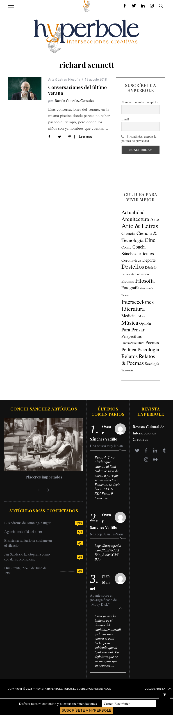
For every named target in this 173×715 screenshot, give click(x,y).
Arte (154, 219)
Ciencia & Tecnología (139, 236)
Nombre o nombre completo (139, 102)
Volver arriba (155, 688)
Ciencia (128, 233)
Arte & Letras (57, 79)
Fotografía (130, 287)
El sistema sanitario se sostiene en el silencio (28, 543)
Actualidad (133, 212)
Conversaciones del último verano (77, 90)
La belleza (44, 476)
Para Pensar (132, 329)
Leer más (85, 136)
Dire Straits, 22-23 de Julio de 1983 (25, 570)
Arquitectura (135, 219)
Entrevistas (142, 274)
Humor (125, 295)
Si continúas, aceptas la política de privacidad (138, 138)
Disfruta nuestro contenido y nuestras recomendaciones (58, 703)
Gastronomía (146, 288)
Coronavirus (131, 260)
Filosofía (74, 79)
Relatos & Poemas (138, 359)
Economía (127, 274)
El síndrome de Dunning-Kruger (27, 522)
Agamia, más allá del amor (23, 531)
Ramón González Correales (74, 100)
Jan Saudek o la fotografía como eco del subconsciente (27, 556)
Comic (126, 247)
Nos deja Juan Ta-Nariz (106, 534)
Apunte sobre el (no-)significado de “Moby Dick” (103, 600)
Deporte (149, 260)
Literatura (133, 309)
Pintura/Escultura (132, 343)
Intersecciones (137, 301)
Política (128, 349)
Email (125, 119)
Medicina (129, 315)
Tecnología (127, 370)
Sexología (152, 363)
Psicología (148, 349)
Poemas (152, 342)
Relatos (129, 356)
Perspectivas (131, 336)
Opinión (145, 323)
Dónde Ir (151, 267)
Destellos (132, 266)
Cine (150, 240)
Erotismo (127, 281)
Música (129, 322)
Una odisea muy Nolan (106, 445)
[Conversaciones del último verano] (24, 88)
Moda (142, 316)
